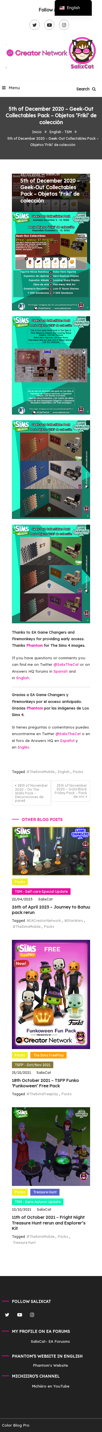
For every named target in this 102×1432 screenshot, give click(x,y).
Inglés (23, 747)
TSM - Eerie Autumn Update (38, 1202)
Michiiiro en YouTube (50, 1386)
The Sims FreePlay (48, 1055)
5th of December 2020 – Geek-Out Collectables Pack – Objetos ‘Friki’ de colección (50, 190)
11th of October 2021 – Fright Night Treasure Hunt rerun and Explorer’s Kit (49, 1222)
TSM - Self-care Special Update (41, 891)
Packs (78, 772)
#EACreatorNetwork (44, 920)
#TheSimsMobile (40, 772)
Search (83, 89)
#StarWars (73, 920)
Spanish (61, 671)
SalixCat (53, 174)
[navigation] (73, 8)
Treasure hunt (24, 1242)
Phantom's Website (50, 1365)
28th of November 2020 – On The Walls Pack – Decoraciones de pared (31, 793)
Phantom (34, 645)
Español (67, 740)
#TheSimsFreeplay (42, 1094)
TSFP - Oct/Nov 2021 (32, 1065)
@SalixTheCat (67, 664)
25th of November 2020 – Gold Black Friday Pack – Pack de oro (71, 791)
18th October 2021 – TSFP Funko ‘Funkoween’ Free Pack (45, 1083)
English (22, 678)
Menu (14, 87)
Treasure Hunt (45, 1192)
